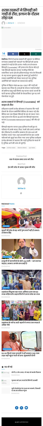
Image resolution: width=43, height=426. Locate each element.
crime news (11, 148)
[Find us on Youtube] (26, 407)
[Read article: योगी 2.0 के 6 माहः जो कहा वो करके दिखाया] (6, 374)
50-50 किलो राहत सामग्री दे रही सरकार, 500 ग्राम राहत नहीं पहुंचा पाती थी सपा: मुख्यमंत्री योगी (20, 354)
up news (32, 148)
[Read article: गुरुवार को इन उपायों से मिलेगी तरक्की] (6, 382)
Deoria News (22, 148)
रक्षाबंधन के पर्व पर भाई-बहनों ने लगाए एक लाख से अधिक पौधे (21, 323)
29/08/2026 (6, 235)
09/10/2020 (16, 393)
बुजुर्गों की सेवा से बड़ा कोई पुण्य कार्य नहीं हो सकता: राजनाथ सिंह (21, 231)
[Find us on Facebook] (16, 407)
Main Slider (7, 257)
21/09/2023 (21, 23)
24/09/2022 (16, 375)
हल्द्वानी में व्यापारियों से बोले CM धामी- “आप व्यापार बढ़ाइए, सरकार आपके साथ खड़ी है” (21, 262)
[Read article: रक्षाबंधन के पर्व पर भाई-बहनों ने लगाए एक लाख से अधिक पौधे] (21, 310)
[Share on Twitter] (24, 54)
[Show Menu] (40, 3)
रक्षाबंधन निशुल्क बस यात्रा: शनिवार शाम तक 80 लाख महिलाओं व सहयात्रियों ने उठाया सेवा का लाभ (21, 293)
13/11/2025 (15, 383)
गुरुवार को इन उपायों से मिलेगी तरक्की (24, 380)
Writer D (11, 23)
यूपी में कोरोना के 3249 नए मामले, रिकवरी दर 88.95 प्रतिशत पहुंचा (25, 389)
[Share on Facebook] (13, 54)
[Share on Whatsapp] (35, 54)
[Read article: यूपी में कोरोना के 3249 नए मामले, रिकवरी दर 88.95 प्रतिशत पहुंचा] (6, 390)
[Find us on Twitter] (21, 408)
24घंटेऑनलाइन (23, 422)
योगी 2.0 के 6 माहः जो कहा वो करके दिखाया (26, 372)
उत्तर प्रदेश (6, 226)
